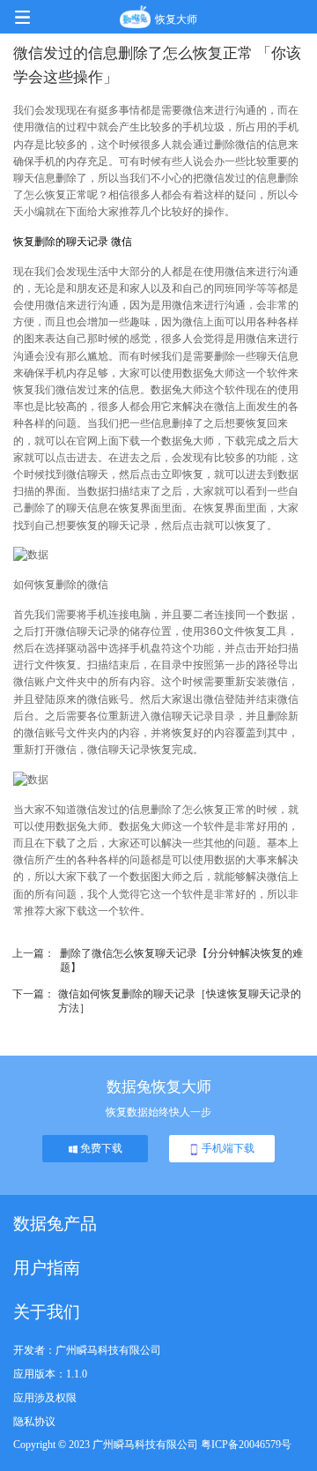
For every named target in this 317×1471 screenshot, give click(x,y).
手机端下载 (226, 1148)
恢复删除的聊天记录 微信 (72, 242)
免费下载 (99, 1148)
